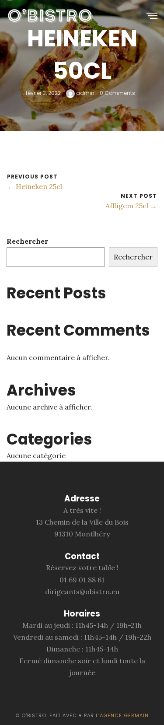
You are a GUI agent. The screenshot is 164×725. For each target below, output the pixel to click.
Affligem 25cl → (131, 205)
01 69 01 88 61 (82, 579)
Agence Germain (124, 715)
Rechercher (27, 241)
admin (84, 93)
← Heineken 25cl (34, 186)
